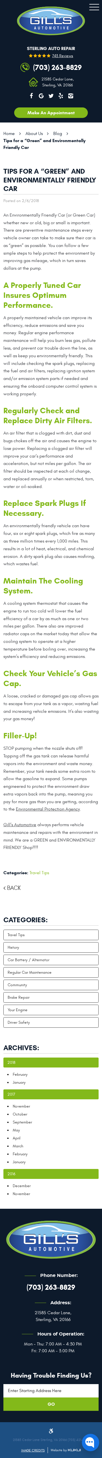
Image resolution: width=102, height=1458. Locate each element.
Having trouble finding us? (51, 1375)
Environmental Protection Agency (48, 809)
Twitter (51, 95)
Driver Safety (19, 1022)
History (13, 947)
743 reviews (62, 56)
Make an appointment (51, 112)
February (20, 1074)
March (18, 1146)
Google (41, 95)
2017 (11, 1094)
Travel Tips (39, 872)
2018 (11, 1062)
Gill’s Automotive (19, 824)
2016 (11, 1174)
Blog (57, 133)
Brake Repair (18, 997)
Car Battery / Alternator (28, 960)
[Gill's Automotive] (51, 21)
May (16, 1130)
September (22, 1122)
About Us (34, 133)
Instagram (71, 95)
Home (9, 133)
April (16, 1138)
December (22, 1185)
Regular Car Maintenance (30, 972)
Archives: (21, 1048)
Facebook (31, 95)
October (20, 1114)
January (19, 1082)
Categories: (25, 920)
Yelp (61, 95)
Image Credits (33, 1450)
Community (17, 985)
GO (51, 1404)
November (21, 1106)
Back (14, 888)
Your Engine (17, 1010)
